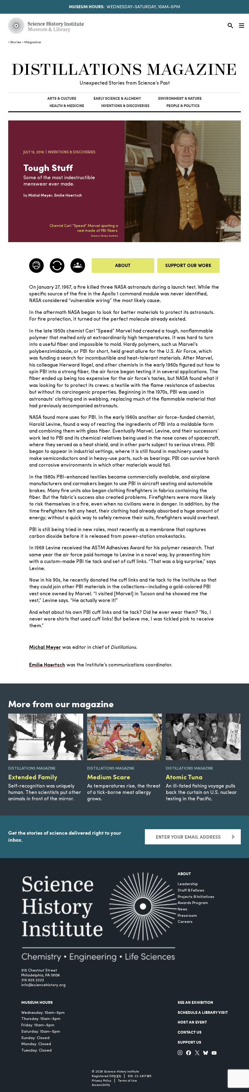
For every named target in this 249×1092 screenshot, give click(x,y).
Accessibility (101, 1085)
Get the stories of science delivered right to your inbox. (64, 836)
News (182, 909)
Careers (185, 922)
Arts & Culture (61, 98)
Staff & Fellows (191, 890)
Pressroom (187, 916)
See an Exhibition (195, 1002)
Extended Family (32, 776)
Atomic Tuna (184, 776)
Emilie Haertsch (47, 665)
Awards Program (193, 903)
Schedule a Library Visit (203, 1012)
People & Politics (183, 105)
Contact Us (190, 1032)
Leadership (188, 884)
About (123, 265)
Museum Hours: (86, 6)
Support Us (189, 1042)
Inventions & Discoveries (125, 105)
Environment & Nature (180, 98)
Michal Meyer (45, 647)
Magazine (32, 42)
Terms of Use (127, 1081)
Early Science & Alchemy (117, 98)
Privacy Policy (101, 1081)
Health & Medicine (66, 105)
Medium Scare (108, 776)
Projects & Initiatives (196, 897)
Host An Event (192, 1022)
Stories (15, 42)
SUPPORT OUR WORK (188, 265)
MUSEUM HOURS (37, 1002)
